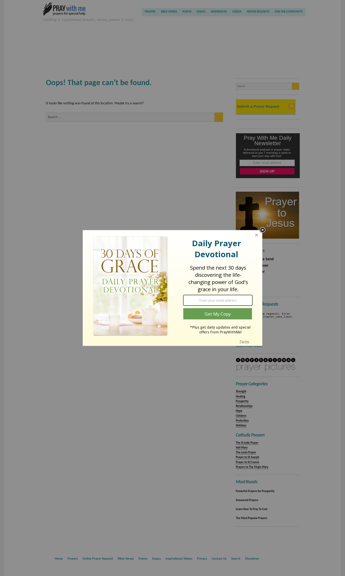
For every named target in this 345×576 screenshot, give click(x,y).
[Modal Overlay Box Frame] (172, 288)
